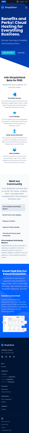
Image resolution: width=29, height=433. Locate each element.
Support (22, 1)
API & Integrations (6, 399)
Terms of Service (5, 421)
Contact (3, 409)
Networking (4, 389)
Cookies (3, 427)
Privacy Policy (4, 424)
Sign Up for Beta (8, 52)
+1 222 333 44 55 (9, 353)
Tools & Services (6, 392)
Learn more (21, 52)
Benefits (3, 366)
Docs (26, 1)
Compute (4, 374)
